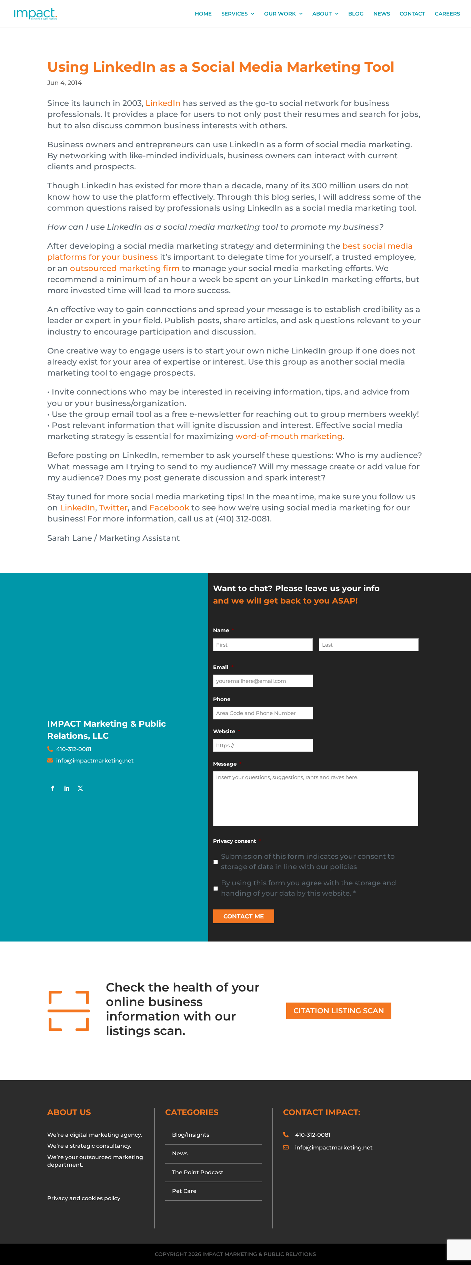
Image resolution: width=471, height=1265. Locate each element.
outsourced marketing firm (125, 268)
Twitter (113, 507)
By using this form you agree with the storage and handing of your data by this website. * (308, 888)
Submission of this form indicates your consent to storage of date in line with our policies (308, 861)
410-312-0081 (73, 749)
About (322, 14)
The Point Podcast (197, 1172)
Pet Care (184, 1191)
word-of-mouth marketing (289, 436)
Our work (280, 14)
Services (234, 14)
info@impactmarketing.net (95, 760)
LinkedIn (164, 103)
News (381, 14)
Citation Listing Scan (338, 1010)
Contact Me (243, 916)
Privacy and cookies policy (83, 1198)
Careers (447, 14)
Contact (412, 14)
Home (203, 14)
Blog (356, 14)
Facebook (169, 507)
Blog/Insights (190, 1135)
